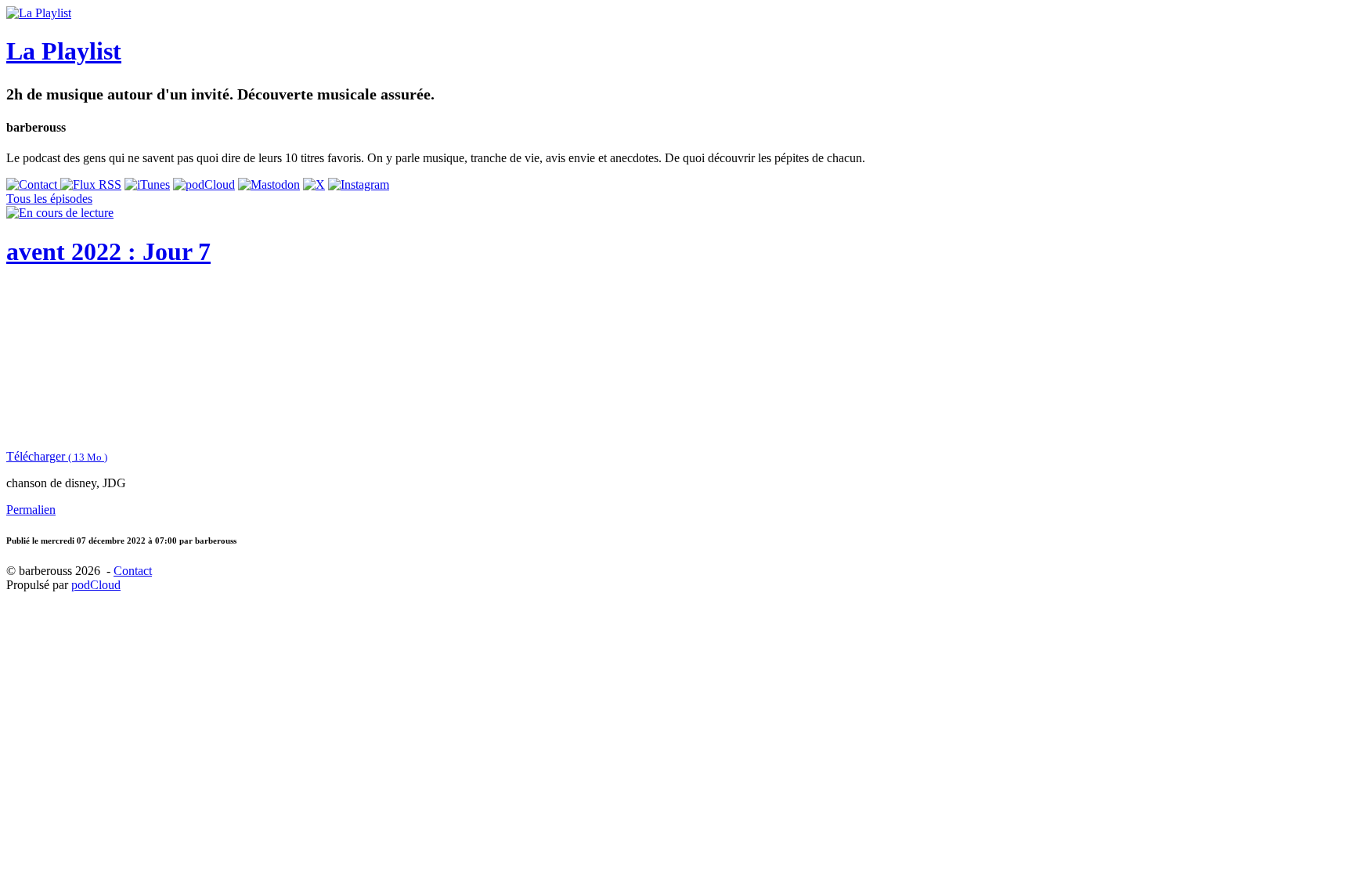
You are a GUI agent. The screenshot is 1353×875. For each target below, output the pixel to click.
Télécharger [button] (56, 456)
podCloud (96, 584)
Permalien (31, 509)
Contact (133, 570)
